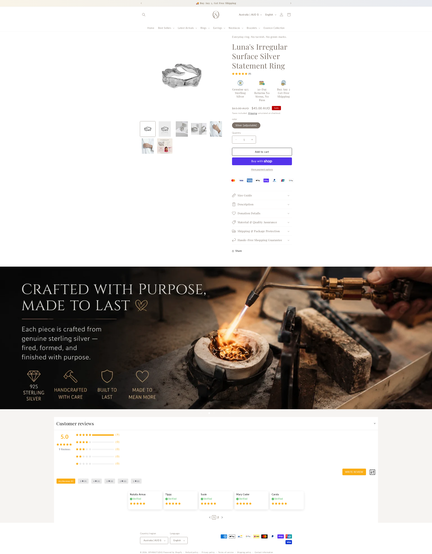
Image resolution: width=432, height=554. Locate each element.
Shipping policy (244, 552)
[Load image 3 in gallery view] (182, 129)
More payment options (262, 169)
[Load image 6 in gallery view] (147, 146)
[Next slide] (222, 413)
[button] (143, 14)
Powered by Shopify (172, 552)
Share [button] (238, 250)
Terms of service (226, 552)
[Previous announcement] (141, 3)
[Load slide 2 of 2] (214, 413)
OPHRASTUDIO (155, 552)
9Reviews (64, 449)
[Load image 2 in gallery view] (164, 129)
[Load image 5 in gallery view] (216, 129)
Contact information (264, 552)
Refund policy (191, 552)
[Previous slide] (201, 413)
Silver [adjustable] (246, 125)
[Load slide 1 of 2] (209, 413)
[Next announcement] (290, 3)
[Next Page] (222, 517)
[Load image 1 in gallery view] (147, 129)
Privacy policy (208, 552)
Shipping (252, 113)
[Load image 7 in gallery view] (164, 146)
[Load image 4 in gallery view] (199, 129)
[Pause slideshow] (231, 413)
